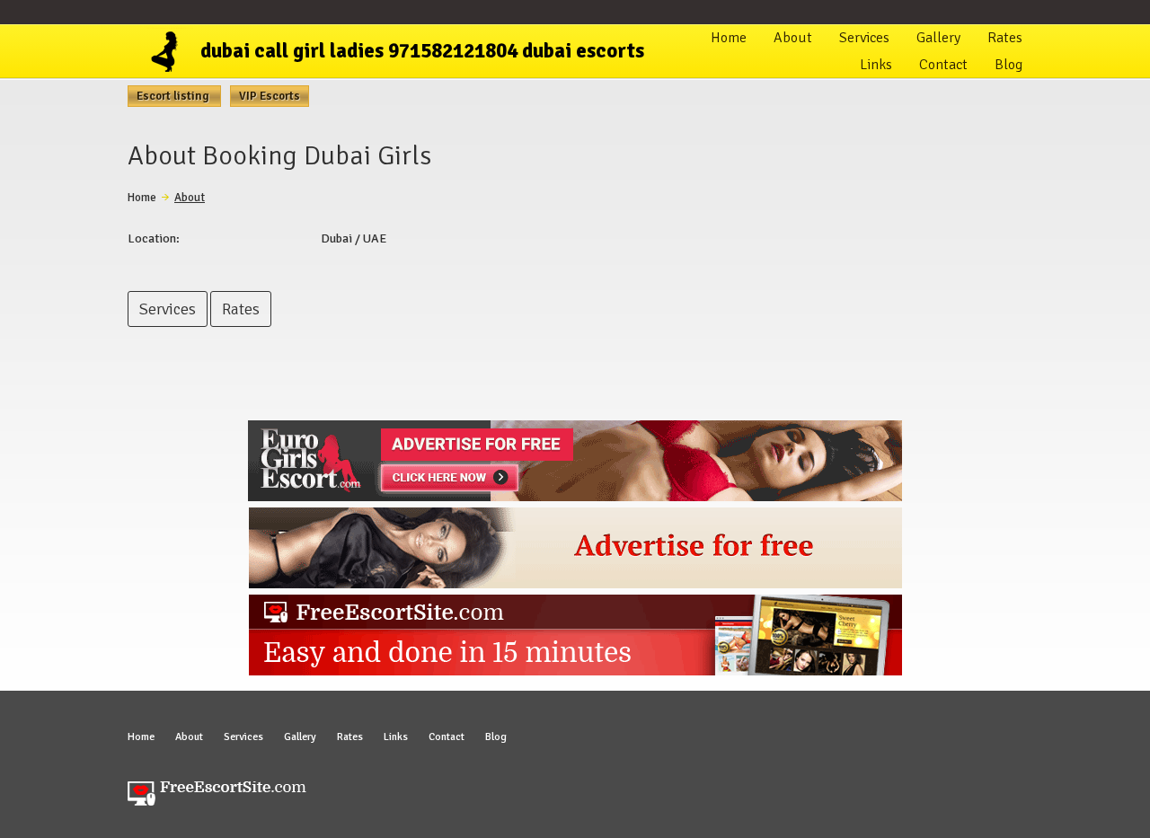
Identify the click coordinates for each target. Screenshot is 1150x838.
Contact (943, 65)
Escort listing (174, 96)
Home (729, 38)
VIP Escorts (269, 96)
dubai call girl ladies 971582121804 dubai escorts (422, 51)
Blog (1008, 65)
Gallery (938, 38)
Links (876, 65)
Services (864, 38)
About (793, 38)
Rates (1004, 38)
